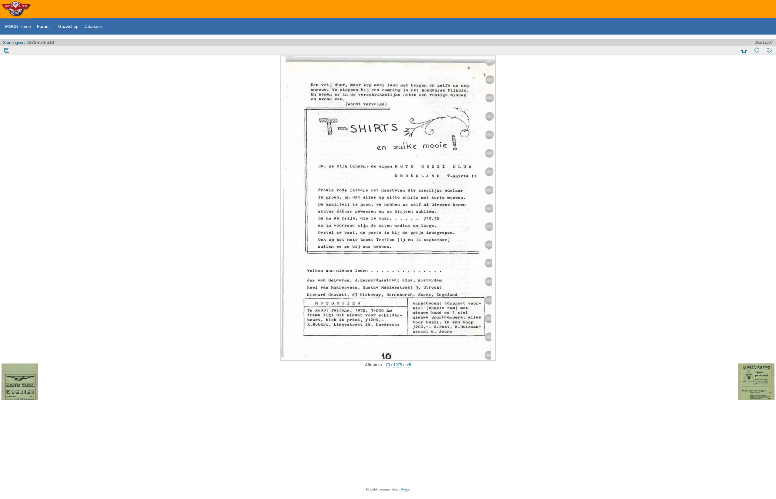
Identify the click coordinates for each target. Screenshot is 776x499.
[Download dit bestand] (6, 50)
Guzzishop (68, 26)
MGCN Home (18, 26)
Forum (43, 26)
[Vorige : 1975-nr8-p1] (756, 50)
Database (92, 26)
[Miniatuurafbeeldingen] (744, 50)
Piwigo (405, 489)
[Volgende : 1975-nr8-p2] (769, 50)
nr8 (408, 365)
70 (388, 365)
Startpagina (13, 42)
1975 (397, 365)
